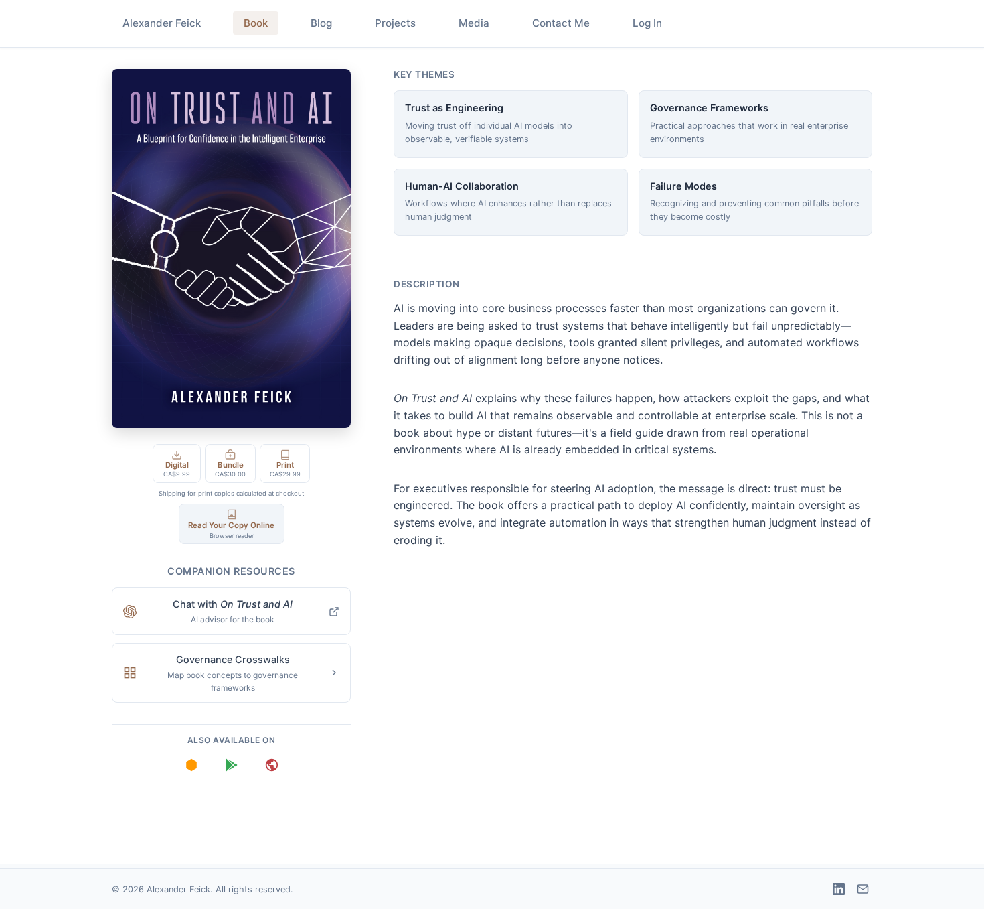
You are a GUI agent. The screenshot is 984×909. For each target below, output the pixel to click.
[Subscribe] (862, 889)
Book (256, 23)
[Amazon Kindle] (191, 765)
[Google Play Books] (231, 765)
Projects (395, 23)
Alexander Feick (161, 23)
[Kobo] (271, 765)
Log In (647, 23)
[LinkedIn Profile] (838, 889)
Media (474, 23)
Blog (321, 23)
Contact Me (561, 23)
